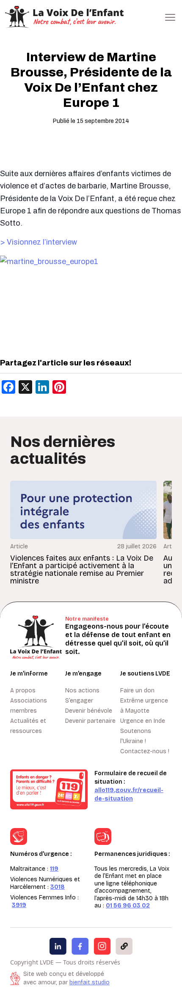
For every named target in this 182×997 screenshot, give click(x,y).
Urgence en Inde (142, 721)
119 (54, 868)
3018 (57, 887)
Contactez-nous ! (144, 751)
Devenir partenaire (90, 721)
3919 (19, 905)
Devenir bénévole (88, 710)
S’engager (79, 700)
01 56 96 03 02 (128, 905)
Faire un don (137, 690)
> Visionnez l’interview (38, 242)
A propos (23, 690)
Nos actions (82, 690)
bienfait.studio (89, 982)
